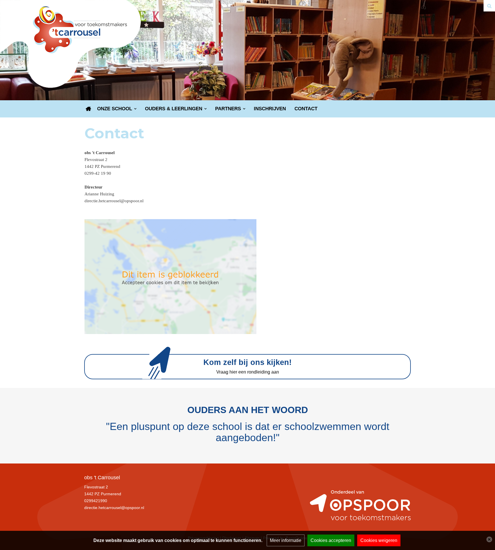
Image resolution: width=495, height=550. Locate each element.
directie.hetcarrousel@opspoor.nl (114, 507)
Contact (305, 108)
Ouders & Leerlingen (173, 108)
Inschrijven (270, 108)
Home (88, 108)
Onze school (114, 108)
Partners (228, 108)
